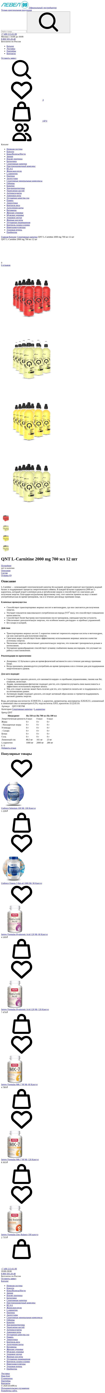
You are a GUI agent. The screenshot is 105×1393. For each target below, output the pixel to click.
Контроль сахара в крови (18, 225)
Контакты (11, 53)
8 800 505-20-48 (8, 39)
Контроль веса (13, 205)
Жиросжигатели (14, 171)
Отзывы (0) (6, 575)
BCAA (10, 168)
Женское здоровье (15, 213)
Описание (6, 570)
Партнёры (11, 51)
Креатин (10, 186)
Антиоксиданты (14, 193)
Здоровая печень (14, 230)
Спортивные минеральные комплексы (24, 181)
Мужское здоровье (15, 215)
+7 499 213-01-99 (9, 34)
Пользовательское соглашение (15, 1388)
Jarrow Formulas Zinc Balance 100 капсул (19, 1234)
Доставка (11, 48)
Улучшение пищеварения (18, 222)
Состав (4, 573)
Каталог (10, 46)
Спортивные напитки (17, 164)
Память (10, 200)
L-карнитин (12, 173)
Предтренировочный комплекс (21, 166)
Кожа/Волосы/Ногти (16, 154)
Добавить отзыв (8, 748)
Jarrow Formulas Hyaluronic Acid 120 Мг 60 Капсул (24, 934)
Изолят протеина (14, 159)
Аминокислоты (14, 195)
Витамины (12, 210)
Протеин (11, 176)
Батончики (12, 161)
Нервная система (14, 149)
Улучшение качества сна (18, 198)
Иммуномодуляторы (16, 227)
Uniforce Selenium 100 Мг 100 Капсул (18, 808)
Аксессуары (12, 178)
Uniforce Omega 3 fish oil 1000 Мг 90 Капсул (21, 883)
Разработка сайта (9, 1390)
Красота (10, 151)
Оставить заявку (8, 58)
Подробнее (6, 565)
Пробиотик (12, 232)
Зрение (10, 156)
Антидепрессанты (15, 208)
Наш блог (5, 1376)
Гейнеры (11, 183)
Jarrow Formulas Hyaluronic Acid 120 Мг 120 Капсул (25, 1009)
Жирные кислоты (15, 220)
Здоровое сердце (14, 217)
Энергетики (12, 203)
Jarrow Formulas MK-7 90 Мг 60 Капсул (19, 1084)
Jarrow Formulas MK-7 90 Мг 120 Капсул (20, 1159)
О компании (7, 1378)
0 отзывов (5, 265)
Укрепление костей (15, 191)
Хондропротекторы (16, 188)
